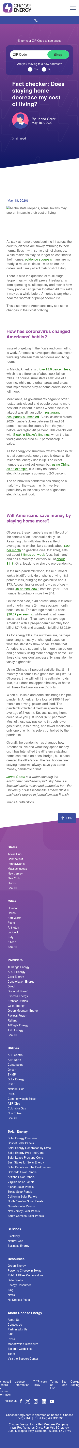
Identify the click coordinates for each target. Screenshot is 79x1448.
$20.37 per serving (19, 614)
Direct (11, 986)
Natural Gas (15, 1241)
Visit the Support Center (23, 1358)
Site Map (64, 1383)
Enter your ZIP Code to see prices (39, 40)
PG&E (11, 1084)
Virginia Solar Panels (21, 1182)
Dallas (12, 913)
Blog (10, 1290)
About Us (13, 1320)
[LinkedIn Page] (44, 1403)
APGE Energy (16, 972)
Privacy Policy (40, 1383)
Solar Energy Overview (22, 1138)
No (49, 69)
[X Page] (27, 1403)
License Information (22, 1383)
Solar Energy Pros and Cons (26, 1153)
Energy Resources (19, 1285)
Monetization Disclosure (23, 1344)
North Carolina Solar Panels (25, 1201)
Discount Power (18, 991)
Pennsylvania (16, 864)
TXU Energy (15, 1030)
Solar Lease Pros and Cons (25, 1157)
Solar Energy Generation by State (29, 1148)
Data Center (15, 1280)
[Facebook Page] (21, 1402)
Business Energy (18, 1246)
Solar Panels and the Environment (29, 1167)
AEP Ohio (14, 1103)
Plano (11, 923)
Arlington (13, 927)
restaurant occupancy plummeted (33, 414)
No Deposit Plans (19, 1300)
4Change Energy (18, 967)
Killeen (12, 942)
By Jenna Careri (44, 119)
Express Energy (18, 996)
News (11, 1295)
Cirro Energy (16, 977)
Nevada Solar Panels (21, 1206)
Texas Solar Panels (20, 1191)
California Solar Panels (22, 1196)
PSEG (11, 1094)
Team (11, 1354)
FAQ (10, 1334)
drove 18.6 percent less (53, 369)
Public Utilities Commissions (25, 1275)
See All (12, 888)
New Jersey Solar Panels (24, 1211)
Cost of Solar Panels (21, 1143)
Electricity (14, 1236)
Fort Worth (14, 918)
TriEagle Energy (18, 1025)
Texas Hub (14, 854)
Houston (13, 908)
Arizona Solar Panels (21, 1177)
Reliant (12, 1020)
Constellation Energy (21, 981)
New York (14, 878)
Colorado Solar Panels (22, 1172)
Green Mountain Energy (23, 1010)
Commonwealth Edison (22, 1099)
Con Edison (15, 1113)
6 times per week (33, 554)
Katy (10, 937)
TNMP (12, 1074)
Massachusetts (17, 868)
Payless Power (17, 1015)
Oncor (12, 1069)
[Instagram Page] (35, 1403)
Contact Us (15, 1324)
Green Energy (17, 1265)
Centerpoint (15, 1064)
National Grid (16, 1089)
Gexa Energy (16, 1006)
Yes (36, 69)
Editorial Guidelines (20, 1349)
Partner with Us (17, 1329)
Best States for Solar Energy (26, 1162)
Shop (58, 54)
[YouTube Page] (52, 1401)
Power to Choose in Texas (24, 1270)
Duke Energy (16, 1079)
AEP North (14, 1060)
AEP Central (15, 1055)
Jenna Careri (15, 776)
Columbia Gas (17, 1108)
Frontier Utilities (18, 1001)
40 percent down (27, 588)
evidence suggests (38, 259)
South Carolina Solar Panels (26, 1216)
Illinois (12, 883)
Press (11, 1339)
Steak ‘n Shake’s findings (31, 434)
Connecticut (15, 859)
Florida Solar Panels (21, 1187)
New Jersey (15, 873)
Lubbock (13, 932)
